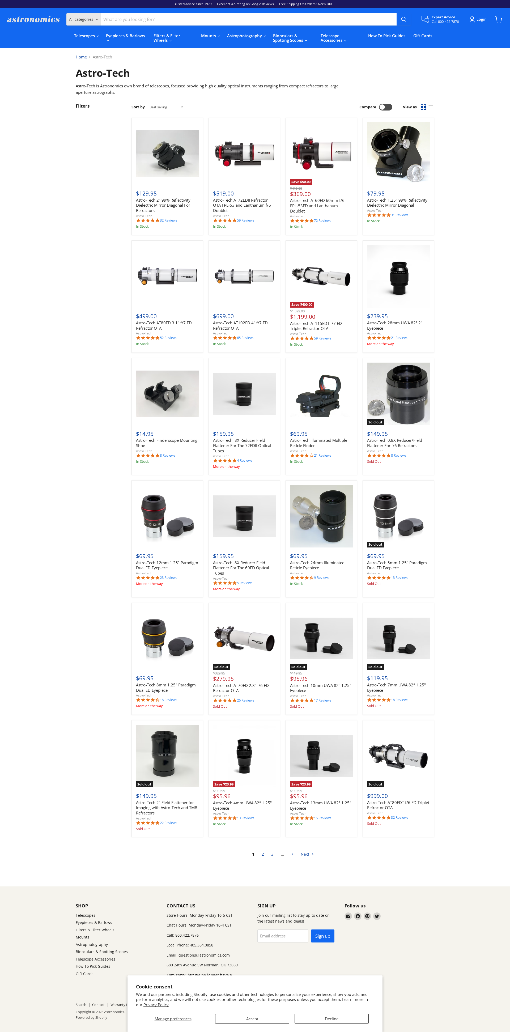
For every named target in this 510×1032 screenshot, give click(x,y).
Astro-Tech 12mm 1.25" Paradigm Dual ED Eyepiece (167, 565)
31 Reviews (399, 215)
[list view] (431, 107)
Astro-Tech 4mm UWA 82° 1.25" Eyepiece (242, 805)
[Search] (404, 19)
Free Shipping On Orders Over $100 (305, 4)
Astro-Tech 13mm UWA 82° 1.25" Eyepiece (320, 805)
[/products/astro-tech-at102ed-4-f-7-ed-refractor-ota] (244, 276)
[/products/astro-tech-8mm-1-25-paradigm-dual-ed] (167, 638)
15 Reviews (322, 818)
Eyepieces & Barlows (125, 35)
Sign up (322, 936)
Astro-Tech (144, 216)
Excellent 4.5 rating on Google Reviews (245, 4)
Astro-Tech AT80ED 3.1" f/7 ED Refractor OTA (164, 325)
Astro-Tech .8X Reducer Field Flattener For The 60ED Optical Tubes (241, 568)
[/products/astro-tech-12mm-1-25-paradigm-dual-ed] (167, 516)
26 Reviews (245, 700)
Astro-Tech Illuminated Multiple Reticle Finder (318, 443)
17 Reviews (322, 700)
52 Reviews (168, 337)
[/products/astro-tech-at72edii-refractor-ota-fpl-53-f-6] (244, 153)
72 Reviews (322, 220)
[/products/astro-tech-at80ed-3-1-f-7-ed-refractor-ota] (167, 276)
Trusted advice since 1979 (192, 4)
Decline (331, 1018)
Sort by (138, 107)
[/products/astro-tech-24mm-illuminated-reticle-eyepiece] (321, 516)
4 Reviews (244, 460)
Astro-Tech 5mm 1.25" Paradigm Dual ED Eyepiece (397, 565)
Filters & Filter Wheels (167, 38)
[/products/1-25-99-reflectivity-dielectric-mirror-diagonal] (398, 153)
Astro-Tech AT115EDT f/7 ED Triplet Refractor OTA (316, 326)
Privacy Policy (156, 1004)
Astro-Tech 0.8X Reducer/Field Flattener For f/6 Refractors (394, 443)
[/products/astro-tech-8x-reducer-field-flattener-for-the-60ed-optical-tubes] (244, 516)
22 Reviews (168, 823)
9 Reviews (321, 577)
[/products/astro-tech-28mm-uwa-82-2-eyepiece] (398, 276)
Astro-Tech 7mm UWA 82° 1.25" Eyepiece (396, 687)
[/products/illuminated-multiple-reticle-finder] (321, 394)
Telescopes (85, 35)
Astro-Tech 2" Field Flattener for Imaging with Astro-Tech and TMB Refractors (166, 808)
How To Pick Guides (386, 35)
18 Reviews (168, 700)
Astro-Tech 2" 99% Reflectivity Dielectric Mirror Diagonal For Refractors (163, 205)
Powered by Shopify (91, 1017)
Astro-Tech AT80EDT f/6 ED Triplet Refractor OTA (398, 805)
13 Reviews (399, 577)
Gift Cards (422, 35)
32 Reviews (168, 220)
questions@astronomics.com (204, 955)
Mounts (209, 35)
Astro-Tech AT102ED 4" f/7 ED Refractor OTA (240, 325)
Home (81, 57)
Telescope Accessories (332, 38)
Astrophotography (245, 35)
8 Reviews (167, 455)
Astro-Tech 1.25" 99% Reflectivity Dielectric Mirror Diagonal (397, 202)
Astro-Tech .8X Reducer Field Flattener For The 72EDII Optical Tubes (242, 445)
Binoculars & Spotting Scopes (288, 38)
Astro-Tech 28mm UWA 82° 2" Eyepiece (394, 325)
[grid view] (423, 107)
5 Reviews (244, 583)
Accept (252, 1018)
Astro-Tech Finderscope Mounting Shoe (166, 443)
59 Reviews (245, 220)
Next (305, 854)
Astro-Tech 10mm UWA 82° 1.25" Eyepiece (320, 688)
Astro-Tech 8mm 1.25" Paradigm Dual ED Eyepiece (166, 687)
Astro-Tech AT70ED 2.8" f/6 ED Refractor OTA (241, 688)
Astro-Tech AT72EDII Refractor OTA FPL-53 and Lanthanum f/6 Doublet (242, 205)
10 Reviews (245, 818)
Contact (98, 1004)
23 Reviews (168, 577)
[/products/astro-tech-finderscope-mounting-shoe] (167, 394)
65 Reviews (245, 337)
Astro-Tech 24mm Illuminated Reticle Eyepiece (317, 565)
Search (81, 1004)
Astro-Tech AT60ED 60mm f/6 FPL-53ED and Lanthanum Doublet (317, 205)
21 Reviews (399, 337)
